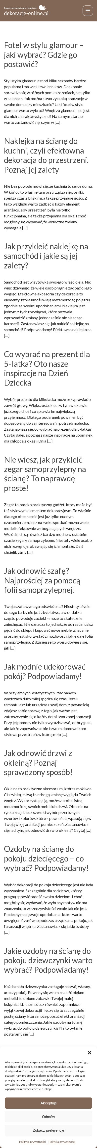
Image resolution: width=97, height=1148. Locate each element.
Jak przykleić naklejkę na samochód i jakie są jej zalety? (46, 255)
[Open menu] (88, 10)
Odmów (48, 1117)
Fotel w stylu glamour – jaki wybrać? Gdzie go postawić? (44, 54)
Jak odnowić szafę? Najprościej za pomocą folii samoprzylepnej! (42, 580)
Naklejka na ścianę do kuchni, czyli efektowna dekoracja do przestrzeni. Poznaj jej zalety (46, 155)
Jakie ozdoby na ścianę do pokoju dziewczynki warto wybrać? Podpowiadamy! (48, 960)
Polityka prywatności (32, 1142)
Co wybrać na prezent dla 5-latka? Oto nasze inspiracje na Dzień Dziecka (47, 368)
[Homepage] (26, 10)
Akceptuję (49, 1103)
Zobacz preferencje (48, 1130)
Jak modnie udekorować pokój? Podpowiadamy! (45, 671)
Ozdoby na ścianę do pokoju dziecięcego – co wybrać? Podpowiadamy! (46, 858)
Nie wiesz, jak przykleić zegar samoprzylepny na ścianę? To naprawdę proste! (45, 474)
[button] (89, 1052)
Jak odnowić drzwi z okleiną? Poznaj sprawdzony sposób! (38, 762)
